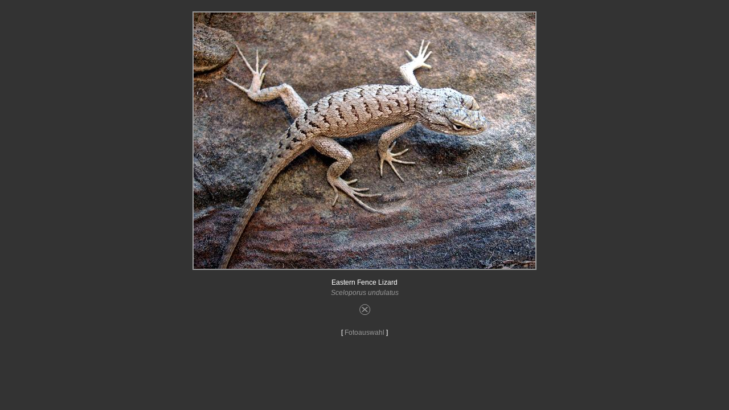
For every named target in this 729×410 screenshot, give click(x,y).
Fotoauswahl (364, 333)
